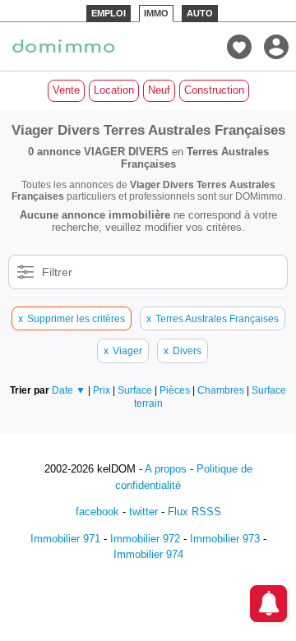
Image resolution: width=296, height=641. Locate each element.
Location (114, 90)
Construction (214, 90)
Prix (103, 390)
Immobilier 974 (148, 554)
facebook (97, 511)
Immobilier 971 (65, 539)
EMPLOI (108, 13)
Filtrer (57, 272)
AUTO (200, 13)
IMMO (156, 13)
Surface (136, 390)
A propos (166, 469)
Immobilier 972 (145, 539)
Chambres (222, 390)
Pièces (176, 390)
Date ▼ (69, 390)
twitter (143, 511)
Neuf (159, 90)
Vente (66, 90)
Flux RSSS (194, 511)
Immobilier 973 (225, 539)
